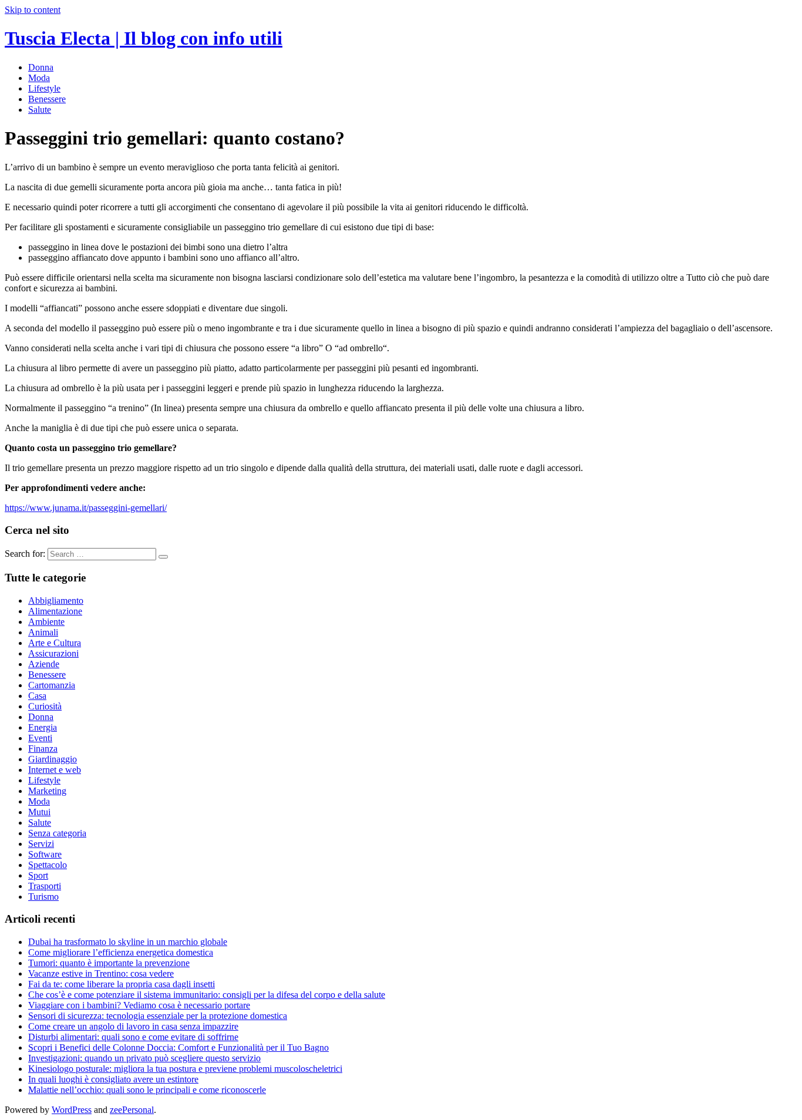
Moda (39, 78)
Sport (38, 875)
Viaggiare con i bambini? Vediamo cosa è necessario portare (139, 1005)
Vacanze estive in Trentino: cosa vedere (101, 973)
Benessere (47, 99)
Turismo (43, 897)
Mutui (39, 812)
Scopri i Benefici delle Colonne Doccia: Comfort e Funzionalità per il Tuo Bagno (178, 1047)
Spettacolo (47, 865)
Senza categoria (57, 833)
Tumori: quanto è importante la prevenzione (109, 963)
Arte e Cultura (54, 643)
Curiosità (45, 706)
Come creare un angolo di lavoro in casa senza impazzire (133, 1026)
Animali (43, 632)
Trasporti (44, 886)
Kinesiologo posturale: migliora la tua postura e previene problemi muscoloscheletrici (185, 1069)
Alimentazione (55, 611)
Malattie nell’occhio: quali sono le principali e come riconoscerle (147, 1090)
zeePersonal (132, 1110)
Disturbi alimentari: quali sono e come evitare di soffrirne (133, 1037)
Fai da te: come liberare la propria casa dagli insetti (121, 984)
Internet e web (54, 770)
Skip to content (32, 10)
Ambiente (46, 622)
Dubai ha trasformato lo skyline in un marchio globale (127, 942)
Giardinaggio (52, 759)
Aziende (43, 664)
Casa (37, 696)
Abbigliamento (55, 601)
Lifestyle (44, 88)
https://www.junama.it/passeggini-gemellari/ (86, 508)
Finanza (43, 749)
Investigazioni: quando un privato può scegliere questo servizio (144, 1058)
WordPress (72, 1110)
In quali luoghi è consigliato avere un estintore (113, 1079)
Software (45, 854)
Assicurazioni (53, 653)
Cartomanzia (51, 685)
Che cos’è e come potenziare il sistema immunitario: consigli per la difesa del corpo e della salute (206, 995)
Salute (39, 110)
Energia (42, 727)
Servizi (41, 844)
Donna (40, 67)
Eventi (40, 738)
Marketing (47, 791)
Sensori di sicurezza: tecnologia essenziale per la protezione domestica (157, 1016)
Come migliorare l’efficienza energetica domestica (120, 952)
